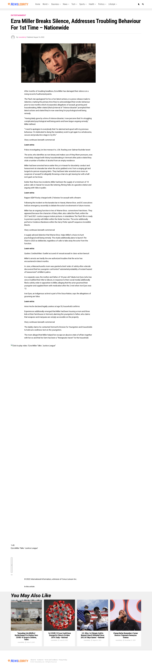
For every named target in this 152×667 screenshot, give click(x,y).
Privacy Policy (63, 660)
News (65, 4)
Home (37, 4)
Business (55, 4)
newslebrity (22, 37)
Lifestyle (111, 4)
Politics (101, 4)
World (45, 4)
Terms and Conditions (51, 660)
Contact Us (40, 660)
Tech (73, 4)
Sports (82, 4)
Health (91, 4)
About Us (33, 660)
